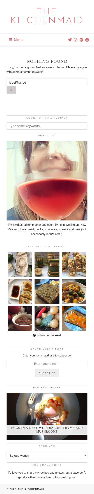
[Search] (11, 90)
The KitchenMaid (47, 16)
